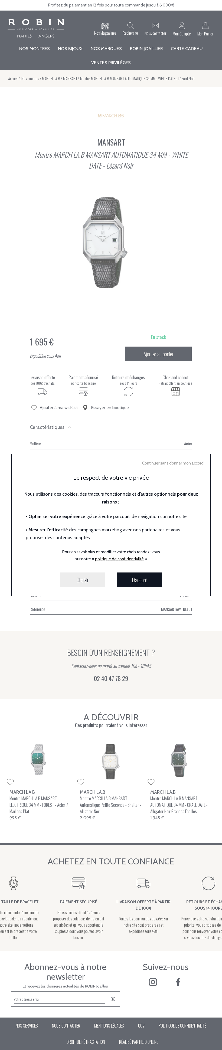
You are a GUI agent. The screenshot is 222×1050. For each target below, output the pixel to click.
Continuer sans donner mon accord (173, 463)
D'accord (139, 580)
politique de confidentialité (119, 559)
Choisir (83, 580)
